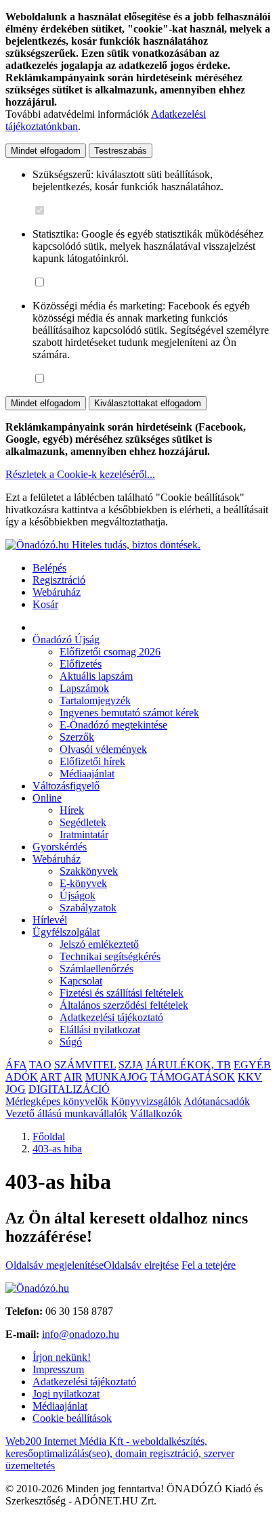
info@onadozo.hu (80, 1334)
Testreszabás (120, 151)
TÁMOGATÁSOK (192, 1077)
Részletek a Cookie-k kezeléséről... (80, 474)
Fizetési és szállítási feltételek (122, 993)
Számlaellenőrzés (96, 968)
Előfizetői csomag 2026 (110, 651)
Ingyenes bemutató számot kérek (129, 712)
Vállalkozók (156, 1113)
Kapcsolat (81, 980)
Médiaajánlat (87, 773)
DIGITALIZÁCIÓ (69, 1089)
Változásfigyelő (66, 785)
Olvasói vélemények (103, 749)
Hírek (72, 810)
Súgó (71, 1041)
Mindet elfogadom (46, 151)
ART (51, 1077)
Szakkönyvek (89, 871)
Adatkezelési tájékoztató (111, 1017)
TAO (40, 1064)
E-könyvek (83, 883)
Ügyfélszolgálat (66, 932)
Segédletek (83, 822)
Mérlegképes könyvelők (56, 1101)
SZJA (131, 1064)
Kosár (45, 604)
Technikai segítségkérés (110, 956)
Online (47, 798)
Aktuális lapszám (96, 676)
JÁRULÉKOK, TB (188, 1064)
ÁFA (15, 1064)
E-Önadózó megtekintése (113, 725)
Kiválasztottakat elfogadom (147, 403)
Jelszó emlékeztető (99, 944)
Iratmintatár (84, 834)
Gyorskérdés (60, 846)
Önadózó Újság (66, 639)
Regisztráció (59, 580)
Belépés (49, 567)
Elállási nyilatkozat (100, 1029)
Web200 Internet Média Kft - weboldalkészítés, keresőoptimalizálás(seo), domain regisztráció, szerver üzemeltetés (119, 1453)
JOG (15, 1089)
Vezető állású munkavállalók (66, 1113)
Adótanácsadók (217, 1101)
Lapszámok (84, 688)
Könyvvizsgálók (146, 1101)
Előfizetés (81, 664)
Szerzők (77, 737)
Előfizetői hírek (92, 761)
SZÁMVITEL (85, 1064)
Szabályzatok (88, 907)
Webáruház (57, 592)
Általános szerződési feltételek (124, 1005)
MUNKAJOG (116, 1077)
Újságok (77, 895)
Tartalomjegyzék (95, 700)
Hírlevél (50, 920)
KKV (250, 1077)
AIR (73, 1077)
